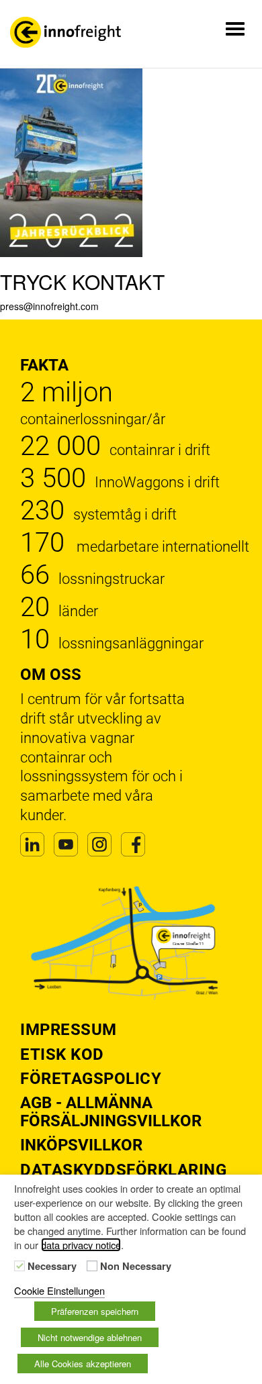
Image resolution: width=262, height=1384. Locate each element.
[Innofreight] (65, 32)
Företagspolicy (90, 1078)
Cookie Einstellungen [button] (59, 1290)
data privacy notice (81, 1245)
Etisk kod (62, 1054)
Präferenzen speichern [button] (94, 1311)
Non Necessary (135, 1266)
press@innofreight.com (49, 306)
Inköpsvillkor (81, 1145)
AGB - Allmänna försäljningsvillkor (111, 1111)
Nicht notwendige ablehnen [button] (90, 1337)
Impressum (68, 1029)
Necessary (52, 1266)
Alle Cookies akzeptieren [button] (82, 1363)
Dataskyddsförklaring (123, 1169)
